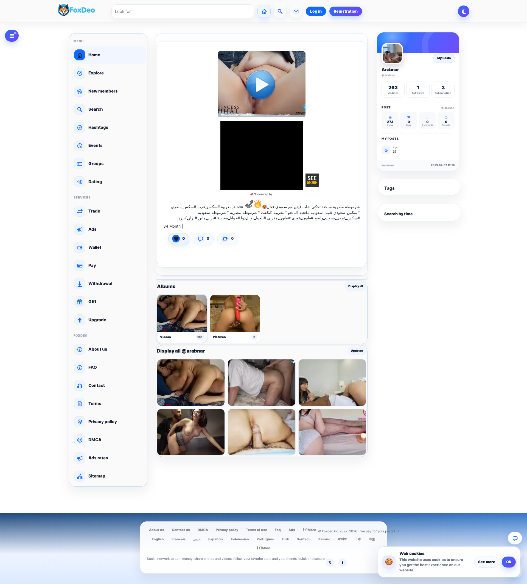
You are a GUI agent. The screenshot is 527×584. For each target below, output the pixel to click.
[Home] (264, 11)
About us (97, 349)
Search (95, 109)
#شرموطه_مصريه (245, 212)
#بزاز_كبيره (187, 218)
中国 (372, 539)
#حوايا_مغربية (228, 218)
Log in (316, 11)
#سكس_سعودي (346, 212)
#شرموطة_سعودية (213, 212)
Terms (94, 403)
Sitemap (96, 476)
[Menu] (12, 36)
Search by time (398, 213)
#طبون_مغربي (279, 218)
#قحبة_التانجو (299, 212)
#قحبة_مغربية (232, 206)
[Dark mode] (463, 11)
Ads (92, 229)
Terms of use (256, 530)
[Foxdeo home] (83, 11)
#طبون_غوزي (302, 218)
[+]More (309, 530)
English (158, 539)
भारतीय (342, 539)
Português (265, 539)
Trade (94, 211)
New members (103, 91)
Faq (278, 530)
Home (94, 54)
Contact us (181, 530)
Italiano (324, 539)
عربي (197, 539)
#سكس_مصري (183, 206)
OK (508, 562)
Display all (355, 286)
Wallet (94, 247)
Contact (96, 385)
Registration (346, 11)
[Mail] (295, 11)
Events (95, 145)
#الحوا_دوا (258, 218)
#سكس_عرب (208, 206)
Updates (357, 351)
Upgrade (97, 319)
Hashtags (98, 127)
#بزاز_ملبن (207, 218)
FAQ (92, 367)
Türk (285, 539)
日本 (357, 539)
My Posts (444, 58)
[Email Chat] (515, 538)
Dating (95, 181)
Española (215, 539)
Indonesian (240, 539)
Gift (92, 301)
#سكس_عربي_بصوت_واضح (337, 218)
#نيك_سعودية (321, 212)
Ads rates (98, 457)
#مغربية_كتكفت (274, 212)
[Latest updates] (280, 11)
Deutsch (304, 539)
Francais (179, 539)
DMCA (95, 439)
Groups (96, 163)
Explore (96, 73)
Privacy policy (102, 421)
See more (486, 562)
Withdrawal (100, 283)
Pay (92, 265)
